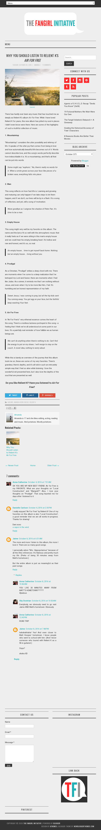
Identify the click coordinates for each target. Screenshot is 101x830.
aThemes (53, 826)
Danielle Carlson (20, 508)
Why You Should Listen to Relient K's (32, 58)
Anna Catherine (20, 482)
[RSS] (73, 86)
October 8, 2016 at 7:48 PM (37, 629)
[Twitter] (66, 80)
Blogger (85, 161)
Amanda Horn (19, 402)
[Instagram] (80, 80)
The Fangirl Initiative (32, 823)
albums (10, 402)
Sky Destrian (25, 601)
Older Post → (53, 465)
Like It (31, 395)
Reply (15, 500)
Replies (19, 575)
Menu (7, 44)
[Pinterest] (86, 80)
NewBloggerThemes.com (84, 826)
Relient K (33, 402)
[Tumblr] (66, 86)
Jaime (15, 538)
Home (33, 465)
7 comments (46, 65)
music (26, 402)
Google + (49, 395)
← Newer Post (12, 465)
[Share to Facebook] (15, 408)
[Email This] (7, 408)
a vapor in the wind (21, 527)
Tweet (14, 395)
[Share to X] (12, 408)
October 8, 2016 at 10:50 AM (44, 601)
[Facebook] (73, 80)
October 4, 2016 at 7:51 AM (39, 482)
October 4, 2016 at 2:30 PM (40, 508)
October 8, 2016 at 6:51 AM (30, 538)
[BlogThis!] (10, 408)
